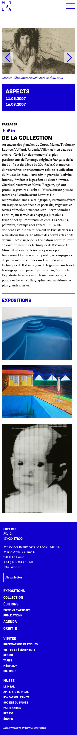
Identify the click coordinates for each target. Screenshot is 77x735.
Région (8, 655)
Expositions (14, 591)
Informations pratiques (20, 644)
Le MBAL (9, 686)
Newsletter (13, 577)
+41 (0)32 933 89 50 (18, 562)
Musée (9, 681)
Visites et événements (19, 649)
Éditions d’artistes (16, 610)
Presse (8, 713)
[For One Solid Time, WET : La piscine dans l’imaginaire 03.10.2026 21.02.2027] (37, 333)
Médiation (10, 665)
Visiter (9, 639)
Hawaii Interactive (35, 727)
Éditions (11, 604)
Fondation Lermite (16, 697)
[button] (7, 57)
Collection (13, 598)
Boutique (9, 671)
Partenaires (12, 708)
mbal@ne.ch (12, 567)
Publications (12, 615)
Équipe (8, 718)
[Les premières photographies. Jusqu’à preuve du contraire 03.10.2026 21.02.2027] (37, 468)
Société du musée (15, 702)
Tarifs (7, 660)
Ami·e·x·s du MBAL (16, 692)
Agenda (10, 622)
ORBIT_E (10, 628)
